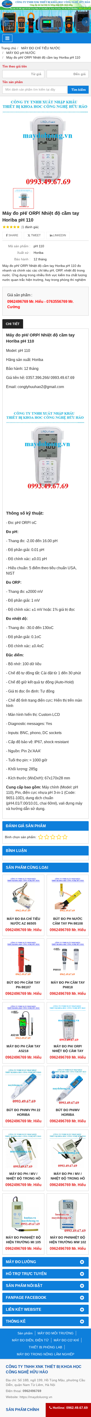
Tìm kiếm (78, 90)
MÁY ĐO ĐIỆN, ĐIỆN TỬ (30, 1340)
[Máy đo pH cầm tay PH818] (67, 959)
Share (13, 235)
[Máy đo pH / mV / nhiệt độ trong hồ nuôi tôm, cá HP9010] (23, 1150)
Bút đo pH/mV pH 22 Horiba (23, 1112)
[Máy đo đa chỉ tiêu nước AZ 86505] (23, 895)
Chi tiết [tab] (13, 324)
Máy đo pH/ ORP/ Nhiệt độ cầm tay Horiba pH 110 (67, 1050)
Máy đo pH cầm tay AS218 (23, 1048)
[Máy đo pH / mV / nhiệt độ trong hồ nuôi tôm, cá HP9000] (67, 1150)
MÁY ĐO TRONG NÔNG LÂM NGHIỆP (45, 1354)
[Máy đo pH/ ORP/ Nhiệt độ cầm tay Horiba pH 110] (67, 1023)
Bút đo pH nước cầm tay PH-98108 (67, 921)
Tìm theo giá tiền (14, 66)
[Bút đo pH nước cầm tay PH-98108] (67, 895)
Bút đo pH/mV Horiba (68, 1112)
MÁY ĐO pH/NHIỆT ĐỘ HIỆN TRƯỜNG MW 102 (67, 1240)
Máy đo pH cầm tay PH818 (68, 985)
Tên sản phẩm (12, 82)
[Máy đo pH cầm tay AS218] (23, 1023)
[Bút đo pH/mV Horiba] (67, 1086)
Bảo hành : (22, 259)
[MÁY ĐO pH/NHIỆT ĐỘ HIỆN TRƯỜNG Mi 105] (23, 1214)
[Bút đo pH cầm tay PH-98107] (23, 959)
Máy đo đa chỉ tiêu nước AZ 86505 (23, 921)
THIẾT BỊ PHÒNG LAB (45, 1347)
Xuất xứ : (23, 252)
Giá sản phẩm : (19, 295)
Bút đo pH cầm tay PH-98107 (23, 985)
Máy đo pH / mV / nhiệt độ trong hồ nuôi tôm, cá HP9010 (23, 1178)
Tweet (35, 235)
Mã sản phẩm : (19, 246)
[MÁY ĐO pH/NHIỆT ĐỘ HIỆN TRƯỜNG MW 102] (67, 1214)
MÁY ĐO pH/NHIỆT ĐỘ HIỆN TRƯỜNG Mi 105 (23, 1240)
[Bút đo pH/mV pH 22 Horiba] (23, 1086)
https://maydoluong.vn (36, 1397)
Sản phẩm (25, 1333)
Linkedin (59, 235)
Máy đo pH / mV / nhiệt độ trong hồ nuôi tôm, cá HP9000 (68, 1178)
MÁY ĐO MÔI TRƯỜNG (56, 1333)
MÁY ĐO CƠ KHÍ (66, 1340)
